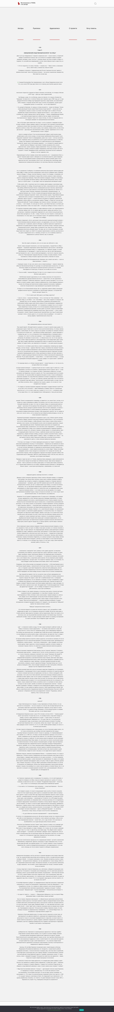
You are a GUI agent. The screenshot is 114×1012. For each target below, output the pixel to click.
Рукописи (36, 28)
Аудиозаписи (55, 28)
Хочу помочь (91, 28)
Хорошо (81, 1009)
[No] (112, 1009)
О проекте (73, 28)
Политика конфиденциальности (54, 1009)
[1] (18, 82)
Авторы (20, 28)
